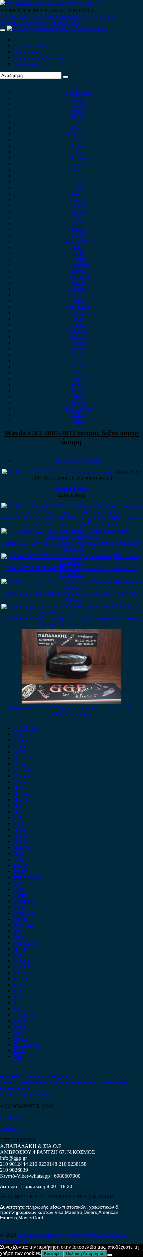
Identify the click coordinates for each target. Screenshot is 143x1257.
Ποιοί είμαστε (28, 51)
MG (78, 295)
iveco (78, 223)
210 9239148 (43, 16)
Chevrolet (78, 134)
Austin (78, 104)
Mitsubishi (78, 307)
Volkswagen (78, 408)
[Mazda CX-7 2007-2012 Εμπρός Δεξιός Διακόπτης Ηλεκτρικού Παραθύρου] (71, 587)
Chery (78, 128)
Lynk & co (78, 277)
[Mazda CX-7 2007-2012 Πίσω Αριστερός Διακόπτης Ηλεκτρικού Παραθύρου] (71, 537)
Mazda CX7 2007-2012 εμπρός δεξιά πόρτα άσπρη (71, 437)
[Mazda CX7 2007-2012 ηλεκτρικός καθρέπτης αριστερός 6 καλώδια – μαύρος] (71, 702)
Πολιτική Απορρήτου (85, 1253)
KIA (78, 247)
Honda (78, 205)
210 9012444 (14, 16)
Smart (78, 372)
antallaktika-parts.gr (38, 1235)
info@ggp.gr (13, 1158)
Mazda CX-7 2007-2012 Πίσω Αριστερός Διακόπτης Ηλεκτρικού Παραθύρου (71, 546)
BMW (78, 116)
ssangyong (78, 378)
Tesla (78, 396)
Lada (78, 253)
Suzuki (78, 390)
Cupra (78, 146)
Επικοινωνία (26, 63)
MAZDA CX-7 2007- (78, 460)
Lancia (78, 259)
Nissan (78, 313)
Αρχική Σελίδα (29, 45)
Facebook (10, 1117)
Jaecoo (78, 229)
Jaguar (78, 235)
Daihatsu (78, 163)
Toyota (78, 402)
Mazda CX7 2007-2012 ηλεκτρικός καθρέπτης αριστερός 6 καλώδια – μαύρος (71, 711)
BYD (78, 122)
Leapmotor (78, 265)
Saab (78, 354)
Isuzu (78, 217)
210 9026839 (102, 16)
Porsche (78, 337)
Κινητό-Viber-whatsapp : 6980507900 (40, 22)
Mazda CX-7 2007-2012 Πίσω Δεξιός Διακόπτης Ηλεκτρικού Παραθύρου (71, 571)
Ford (78, 187)
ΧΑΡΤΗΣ (10, 1129)
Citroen (78, 140)
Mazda (78, 283)
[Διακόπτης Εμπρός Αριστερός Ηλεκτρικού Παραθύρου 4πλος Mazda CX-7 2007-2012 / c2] (71, 612)
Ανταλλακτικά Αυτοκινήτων (42, 57)
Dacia (78, 152)
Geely (78, 193)
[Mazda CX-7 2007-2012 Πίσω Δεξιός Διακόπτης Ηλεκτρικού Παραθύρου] (71, 562)
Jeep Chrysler (78, 241)
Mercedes (78, 289)
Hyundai (78, 211)
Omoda (78, 325)
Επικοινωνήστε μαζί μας (26, 1094)
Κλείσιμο (52, 1253)
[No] (109, 1255)
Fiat (78, 181)
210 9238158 (73, 16)
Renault (78, 343)
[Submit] (65, 77)
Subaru (78, 384)
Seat (78, 360)
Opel (78, 319)
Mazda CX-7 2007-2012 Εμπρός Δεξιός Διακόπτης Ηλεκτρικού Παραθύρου (71, 596)
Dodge (78, 169)
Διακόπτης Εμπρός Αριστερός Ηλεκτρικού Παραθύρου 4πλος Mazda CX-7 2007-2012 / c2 (71, 621)
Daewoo (78, 157)
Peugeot (78, 331)
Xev (78, 420)
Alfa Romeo (78, 92)
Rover (78, 348)
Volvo (78, 414)
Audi (78, 98)
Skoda (78, 366)
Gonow (78, 199)
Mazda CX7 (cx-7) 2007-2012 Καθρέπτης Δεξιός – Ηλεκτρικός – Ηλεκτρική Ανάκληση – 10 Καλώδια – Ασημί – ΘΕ (71, 521)
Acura (78, 110)
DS (78, 175)
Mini (78, 301)
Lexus (78, 271)
